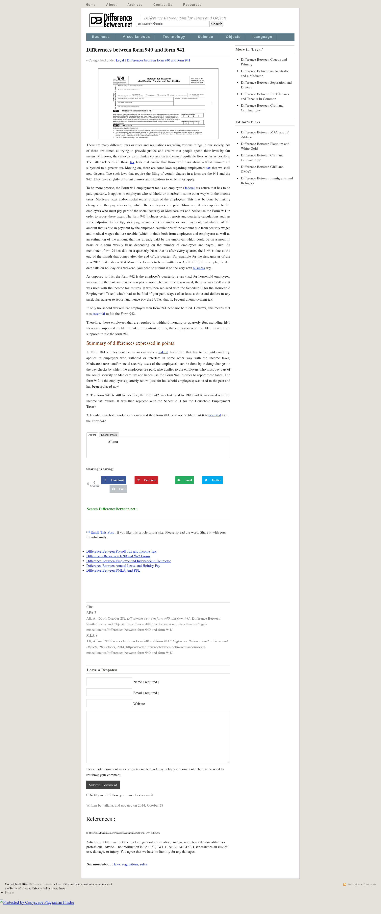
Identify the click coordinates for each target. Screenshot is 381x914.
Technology (174, 37)
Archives (135, 4)
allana (113, 441)
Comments (369, 884)
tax (132, 161)
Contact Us (162, 4)
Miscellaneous (136, 37)
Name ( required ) (146, 681)
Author (92, 434)
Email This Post (102, 532)
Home (90, 4)
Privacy (9, 892)
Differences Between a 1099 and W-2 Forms (118, 556)
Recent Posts (109, 434)
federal (190, 187)
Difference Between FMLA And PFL (113, 570)
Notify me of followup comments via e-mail (121, 794)
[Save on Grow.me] (170, 480)
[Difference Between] (111, 27)
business (199, 267)
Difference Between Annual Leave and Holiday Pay (123, 565)
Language (262, 37)
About (111, 4)
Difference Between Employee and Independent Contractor (128, 560)
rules (143, 864)
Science (205, 37)
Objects (233, 37)
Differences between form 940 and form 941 (158, 60)
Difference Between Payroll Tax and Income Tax (121, 551)
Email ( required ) (146, 692)
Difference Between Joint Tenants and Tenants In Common (265, 96)
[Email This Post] (87, 532)
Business (101, 37)
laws (117, 864)
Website (139, 703)
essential (99, 313)
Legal (120, 60)
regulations (130, 864)
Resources (192, 4)
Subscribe (353, 884)
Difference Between (41, 884)
